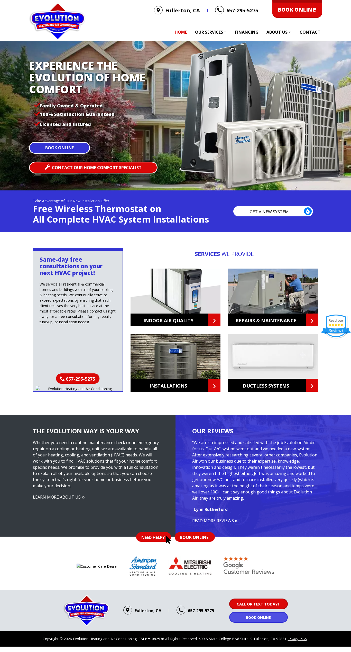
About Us (277, 32)
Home (181, 32)
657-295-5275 (80, 379)
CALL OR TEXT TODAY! (258, 604)
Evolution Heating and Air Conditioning (105, 638)
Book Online (59, 148)
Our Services (209, 32)
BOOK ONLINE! (297, 9)
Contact (310, 32)
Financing (246, 32)
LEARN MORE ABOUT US (57, 497)
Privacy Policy (297, 639)
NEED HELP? (153, 537)
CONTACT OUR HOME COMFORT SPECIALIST (97, 167)
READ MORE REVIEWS (213, 521)
